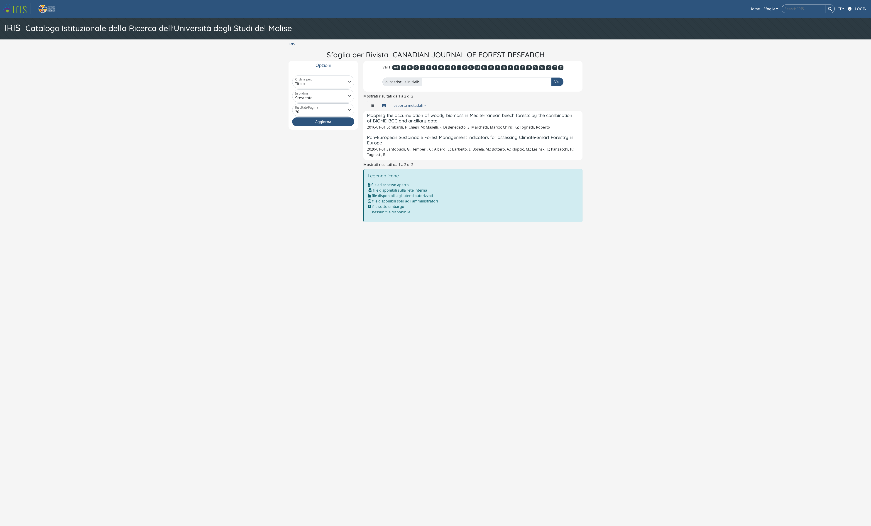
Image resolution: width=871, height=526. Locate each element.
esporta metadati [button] (408, 105)
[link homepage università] (52, 8)
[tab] (372, 105)
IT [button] (840, 8)
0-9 (396, 67)
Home (754, 8)
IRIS (292, 43)
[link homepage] (16, 8)
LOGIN (860, 8)
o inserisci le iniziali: (402, 81)
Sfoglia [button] (769, 8)
